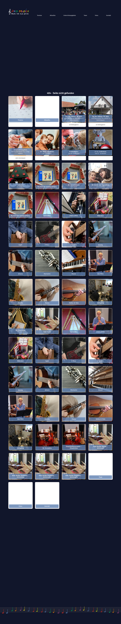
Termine (39, 15)
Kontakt (108, 15)
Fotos (96, 15)
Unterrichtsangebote (69, 15)
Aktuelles (52, 15)
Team (85, 15)
